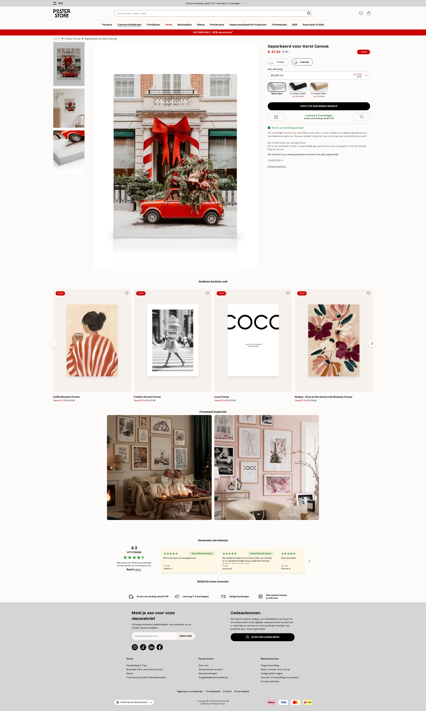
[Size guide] (276, 117)
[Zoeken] (309, 13)
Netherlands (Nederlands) (133, 702)
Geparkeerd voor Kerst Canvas (101, 38)
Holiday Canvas (73, 38)
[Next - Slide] (372, 90)
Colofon (227, 691)
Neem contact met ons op (275, 669)
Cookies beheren (270, 681)
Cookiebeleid (213, 691)
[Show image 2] (69, 108)
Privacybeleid (241, 691)
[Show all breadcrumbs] (57, 38)
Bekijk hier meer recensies (213, 581)
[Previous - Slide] (265, 90)
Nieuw (129, 673)
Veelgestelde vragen (272, 673)
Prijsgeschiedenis (277, 166)
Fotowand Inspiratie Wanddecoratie (146, 677)
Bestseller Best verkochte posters (144, 669)
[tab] (361, 13)
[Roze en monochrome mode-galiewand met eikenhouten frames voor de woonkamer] (266, 467)
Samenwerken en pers (211, 669)
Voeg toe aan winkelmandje (318, 106)
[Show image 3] (69, 152)
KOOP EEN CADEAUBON (265, 637)
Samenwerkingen (208, 673)
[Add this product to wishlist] (361, 117)
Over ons (203, 665)
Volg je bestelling (270, 665)
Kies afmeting (275, 69)
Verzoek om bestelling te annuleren (280, 677)
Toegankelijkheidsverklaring (213, 677)
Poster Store (220, 701)
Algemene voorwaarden (190, 691)
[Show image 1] (69, 64)
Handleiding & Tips (136, 665)
